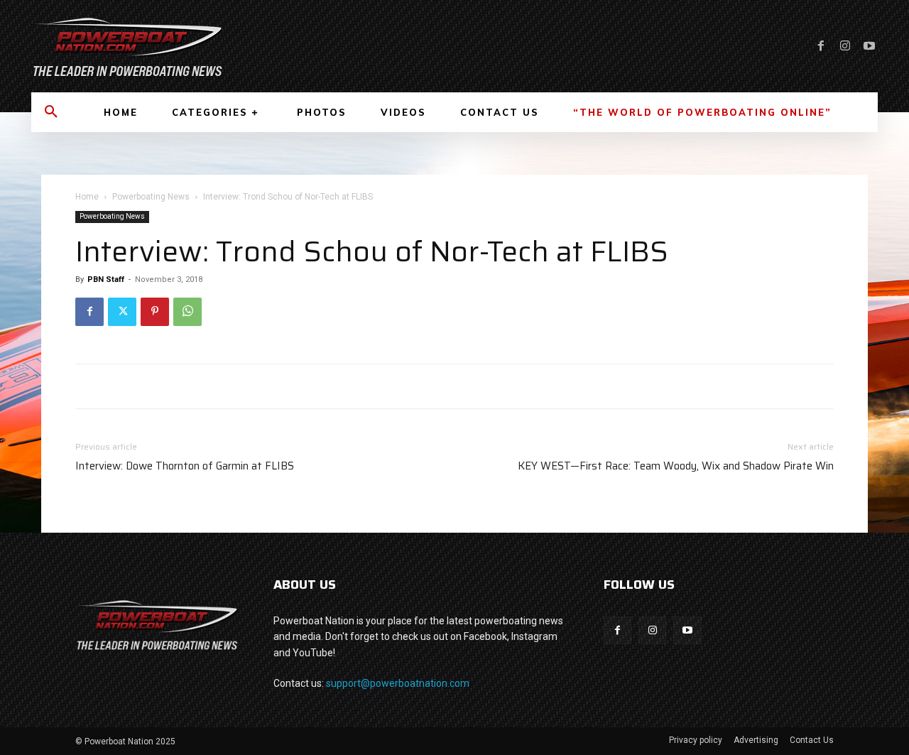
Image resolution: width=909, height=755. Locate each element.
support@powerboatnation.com (397, 683)
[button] (51, 112)
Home (87, 197)
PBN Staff (105, 279)
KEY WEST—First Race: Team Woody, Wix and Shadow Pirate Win (676, 466)
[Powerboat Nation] (234, 46)
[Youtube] (869, 46)
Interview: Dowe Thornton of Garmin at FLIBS (184, 466)
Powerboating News (151, 197)
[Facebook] (820, 46)
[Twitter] (122, 312)
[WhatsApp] (187, 312)
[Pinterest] (155, 312)
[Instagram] (845, 46)
